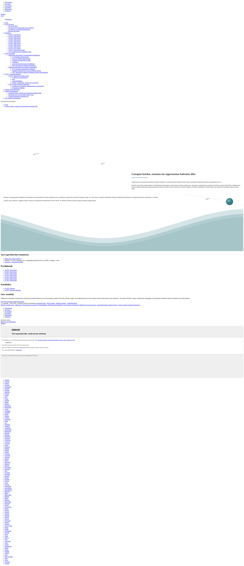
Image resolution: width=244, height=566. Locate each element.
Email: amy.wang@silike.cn (13, 259)
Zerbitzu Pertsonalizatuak (12, 89)
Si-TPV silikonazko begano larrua (18, 76)
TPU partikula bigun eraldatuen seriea (19, 52)
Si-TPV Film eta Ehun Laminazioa (18, 84)
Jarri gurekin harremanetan (13, 98)
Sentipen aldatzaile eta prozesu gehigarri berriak (26, 71)
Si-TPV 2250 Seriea (14, 36)
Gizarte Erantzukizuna (11, 91)
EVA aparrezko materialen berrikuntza (23, 69)
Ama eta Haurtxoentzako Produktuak (23, 64)
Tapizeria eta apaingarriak (20, 77)
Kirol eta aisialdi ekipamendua (21, 58)
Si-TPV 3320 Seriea (14, 41)
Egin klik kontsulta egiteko (9, 301)
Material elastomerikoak (55, 305)
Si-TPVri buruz (9, 24)
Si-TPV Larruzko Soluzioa (13, 74)
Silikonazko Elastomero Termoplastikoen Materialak (24, 55)
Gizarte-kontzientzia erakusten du (18, 96)
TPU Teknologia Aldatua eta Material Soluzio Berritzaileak (30, 72)
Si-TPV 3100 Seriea (14, 38)
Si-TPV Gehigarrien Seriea (16, 50)
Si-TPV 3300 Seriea (14, 40)
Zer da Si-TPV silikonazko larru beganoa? (21, 28)
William (3, 323)
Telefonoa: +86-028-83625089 (14, 262)
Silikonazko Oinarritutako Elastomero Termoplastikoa (31, 305)
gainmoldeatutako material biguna (107, 305)
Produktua (8, 33)
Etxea (6, 22)
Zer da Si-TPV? (13, 26)
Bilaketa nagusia (61, 303)
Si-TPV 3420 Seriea (14, 45)
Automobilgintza (17, 81)
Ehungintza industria (18, 88)
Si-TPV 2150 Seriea (14, 34)
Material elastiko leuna (7, 305)
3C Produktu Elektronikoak (20, 57)
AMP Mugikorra (72, 303)
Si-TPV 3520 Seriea (14, 46)
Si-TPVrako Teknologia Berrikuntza (19, 29)
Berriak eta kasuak (14, 31)
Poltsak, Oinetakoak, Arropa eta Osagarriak (25, 83)
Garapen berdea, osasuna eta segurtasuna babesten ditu (24, 93)
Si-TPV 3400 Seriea (14, 43)
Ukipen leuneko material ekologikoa (129, 305)
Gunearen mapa (41, 303)
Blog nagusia (51, 303)
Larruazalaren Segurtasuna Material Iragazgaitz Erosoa (79, 305)
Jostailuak (15, 62)
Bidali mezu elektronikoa (8, 322)
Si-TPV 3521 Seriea (14, 48)
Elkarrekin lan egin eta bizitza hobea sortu (21, 95)
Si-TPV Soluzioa (10, 53)
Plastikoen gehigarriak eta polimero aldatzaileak (22, 67)
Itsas (13, 79)
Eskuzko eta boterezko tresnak (21, 60)
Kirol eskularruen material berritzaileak (24, 65)
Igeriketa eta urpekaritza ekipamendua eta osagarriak (28, 86)
